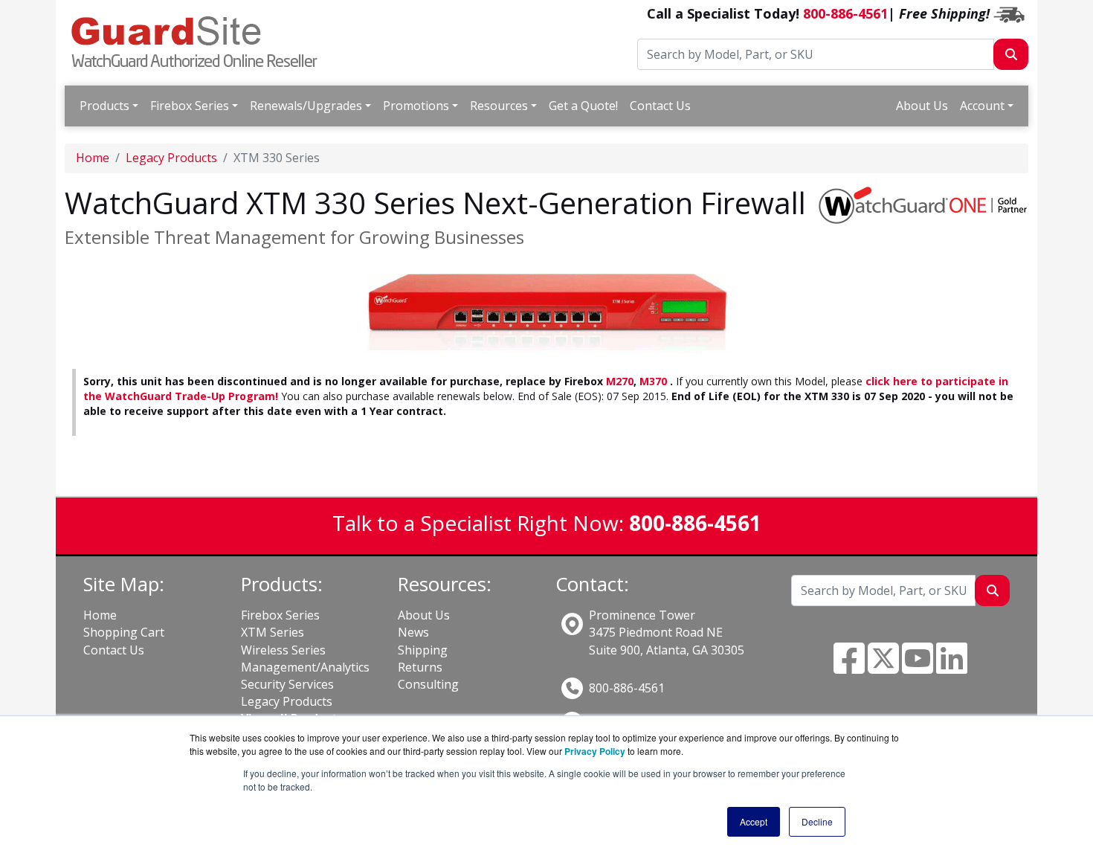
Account (982, 105)
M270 (619, 381)
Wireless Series (283, 650)
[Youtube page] (917, 667)
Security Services (287, 684)
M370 (653, 381)
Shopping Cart (123, 632)
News (413, 632)
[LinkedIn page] (951, 667)
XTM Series (272, 632)
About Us (922, 105)
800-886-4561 (845, 13)
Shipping (423, 650)
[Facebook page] (849, 667)
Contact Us (660, 105)
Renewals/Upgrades (306, 105)
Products (104, 105)
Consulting (428, 684)
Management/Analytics (305, 667)
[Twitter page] (883, 667)
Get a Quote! (583, 105)
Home (92, 157)
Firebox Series (189, 105)
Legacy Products (171, 157)
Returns (420, 667)
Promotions (416, 105)
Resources (499, 105)
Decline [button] (817, 821)
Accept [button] (753, 821)
